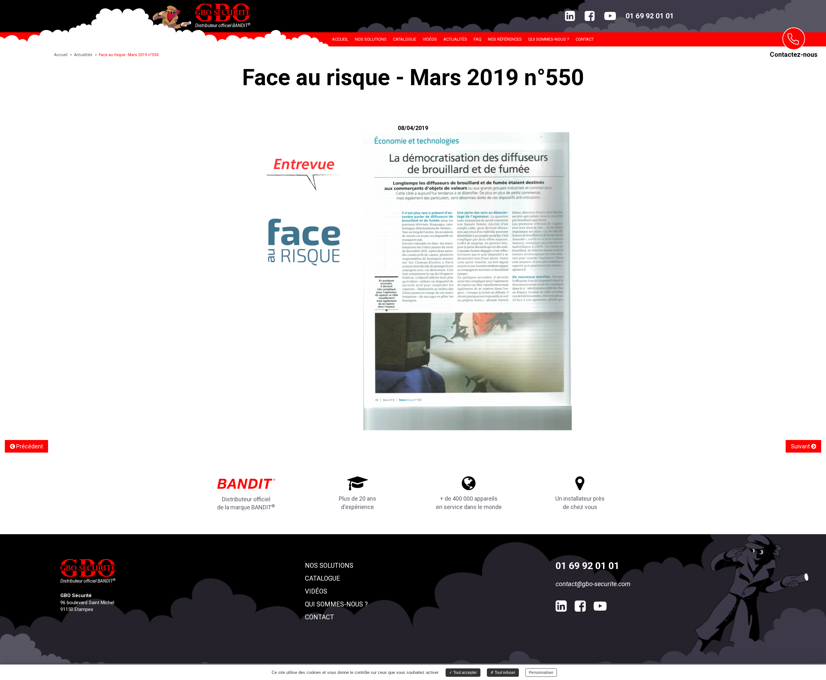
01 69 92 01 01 (650, 16)
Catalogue (404, 39)
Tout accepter (464, 672)
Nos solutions (371, 39)
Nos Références (505, 39)
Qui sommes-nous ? (548, 39)
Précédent (29, 446)
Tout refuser (504, 672)
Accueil (340, 39)
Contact (585, 39)
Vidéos (430, 39)
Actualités (455, 39)
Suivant (801, 446)
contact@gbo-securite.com (593, 584)
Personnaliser (541, 672)
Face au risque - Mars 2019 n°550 (129, 55)
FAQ (477, 39)
